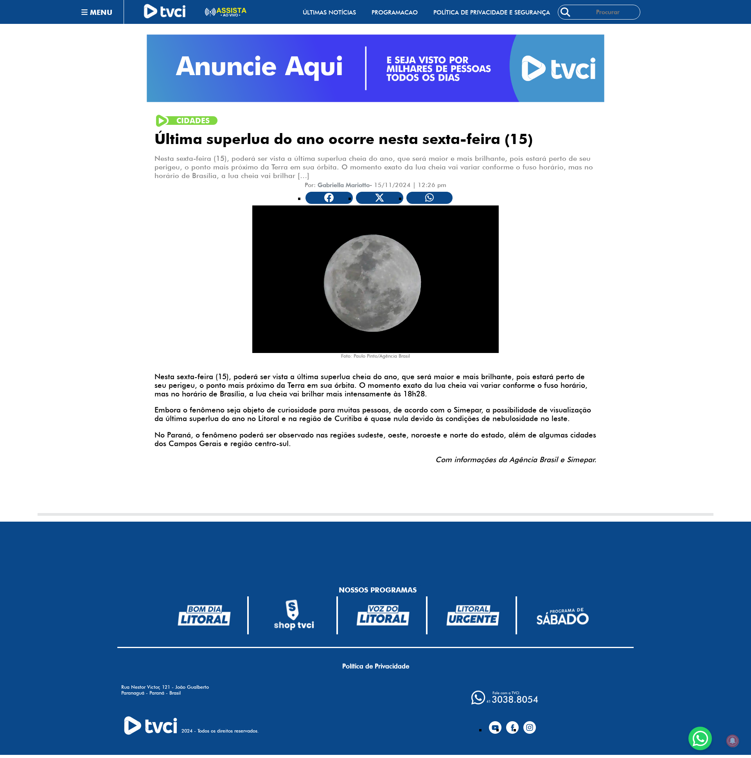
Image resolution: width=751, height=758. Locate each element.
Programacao (395, 12)
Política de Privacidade (375, 666)
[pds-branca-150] (562, 615)
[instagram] (529, 724)
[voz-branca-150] (383, 615)
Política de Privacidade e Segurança (491, 12)
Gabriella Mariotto (344, 185)
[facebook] (512, 724)
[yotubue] (495, 724)
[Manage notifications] (732, 741)
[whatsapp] (504, 697)
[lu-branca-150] (472, 615)
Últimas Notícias (329, 12)
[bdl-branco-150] (204, 615)
